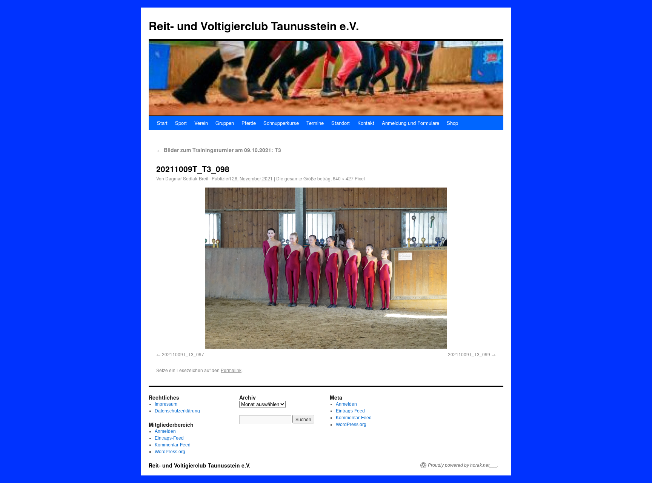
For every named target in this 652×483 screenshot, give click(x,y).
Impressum (166, 404)
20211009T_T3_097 (183, 354)
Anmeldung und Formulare (410, 122)
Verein (201, 122)
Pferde (248, 122)
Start (162, 122)
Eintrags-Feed (169, 438)
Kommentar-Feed (173, 445)
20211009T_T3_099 (469, 354)
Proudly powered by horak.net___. (463, 465)
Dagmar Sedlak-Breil (186, 178)
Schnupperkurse (281, 122)
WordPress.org (170, 451)
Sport (181, 122)
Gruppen (224, 122)
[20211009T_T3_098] (326, 268)
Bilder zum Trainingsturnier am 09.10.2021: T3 (218, 150)
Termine (315, 122)
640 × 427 (343, 178)
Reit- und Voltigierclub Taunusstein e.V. (254, 25)
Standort (340, 122)
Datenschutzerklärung (177, 411)
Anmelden (165, 431)
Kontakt (365, 122)
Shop (452, 122)
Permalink (231, 370)
